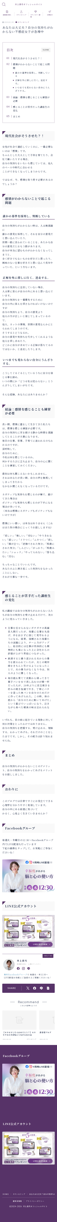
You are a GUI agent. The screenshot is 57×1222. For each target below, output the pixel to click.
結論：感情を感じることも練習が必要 (31, 99)
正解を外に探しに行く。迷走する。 (31, 82)
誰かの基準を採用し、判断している (32, 74)
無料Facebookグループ (15, 974)
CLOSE (46, 50)
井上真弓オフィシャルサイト (28, 4)
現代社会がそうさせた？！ (27, 58)
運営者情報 (17, 1201)
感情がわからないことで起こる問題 (31, 66)
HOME (6, 1194)
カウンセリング (23, 22)
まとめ (16, 116)
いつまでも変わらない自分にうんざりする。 (32, 89)
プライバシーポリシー (35, 1201)
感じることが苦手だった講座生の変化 (31, 108)
